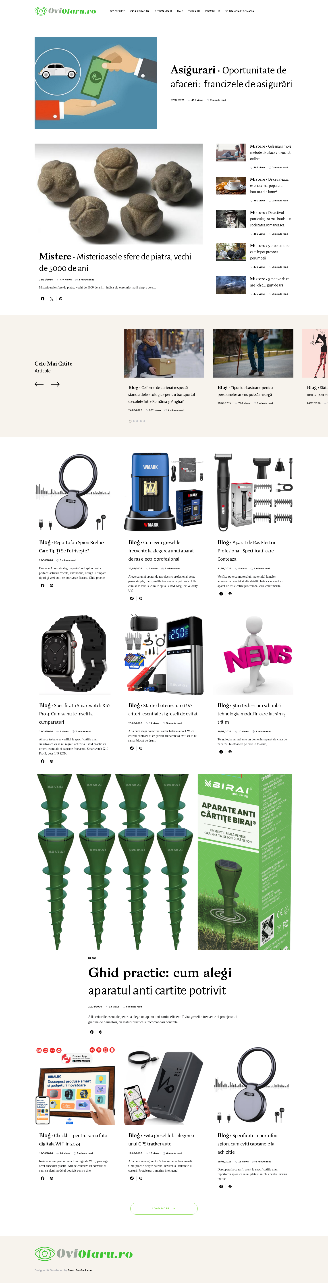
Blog (92, 958)
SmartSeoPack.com (80, 1270)
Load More (161, 1208)
